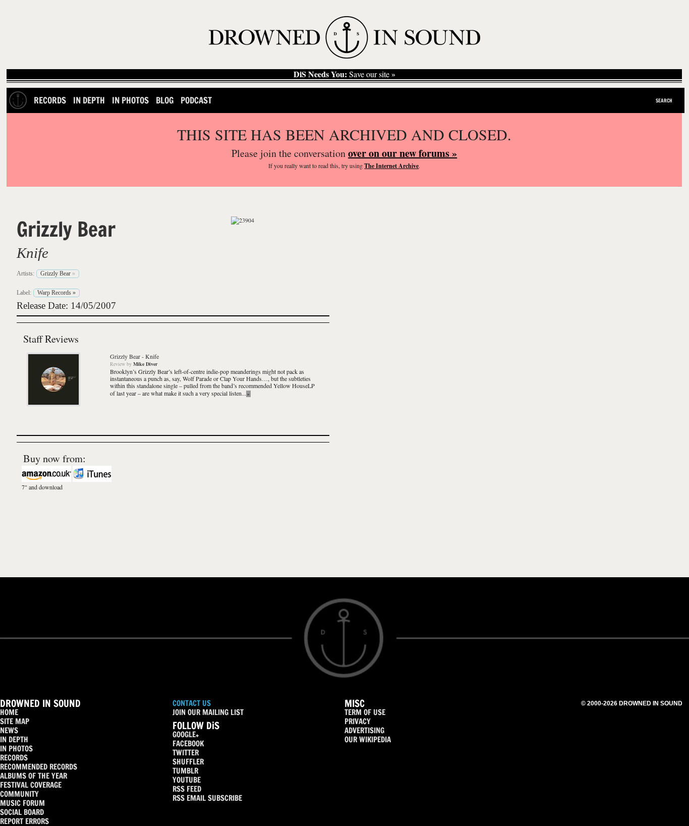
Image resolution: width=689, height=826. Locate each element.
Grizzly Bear (66, 229)
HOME (9, 712)
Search (664, 100)
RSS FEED (187, 789)
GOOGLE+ (186, 734)
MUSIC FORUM (22, 803)
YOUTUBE (187, 780)
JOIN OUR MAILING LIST (208, 712)
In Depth (89, 100)
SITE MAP (14, 721)
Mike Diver (145, 363)
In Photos (130, 100)
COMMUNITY (19, 794)
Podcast (196, 100)
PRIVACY (357, 721)
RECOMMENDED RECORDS (38, 766)
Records (50, 100)
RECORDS (14, 757)
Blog (165, 100)
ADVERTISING (364, 730)
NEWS (9, 730)
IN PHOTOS (16, 748)
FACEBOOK (188, 743)
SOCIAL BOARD (22, 812)
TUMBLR (185, 770)
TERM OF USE (364, 712)
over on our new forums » (402, 153)
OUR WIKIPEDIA (367, 739)
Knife (32, 253)
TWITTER (186, 752)
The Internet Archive (391, 165)
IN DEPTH (14, 739)
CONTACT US (192, 703)
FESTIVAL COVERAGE (31, 785)
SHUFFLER (188, 761)
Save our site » (344, 74)
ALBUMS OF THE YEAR (33, 775)
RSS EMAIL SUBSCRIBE (207, 798)
